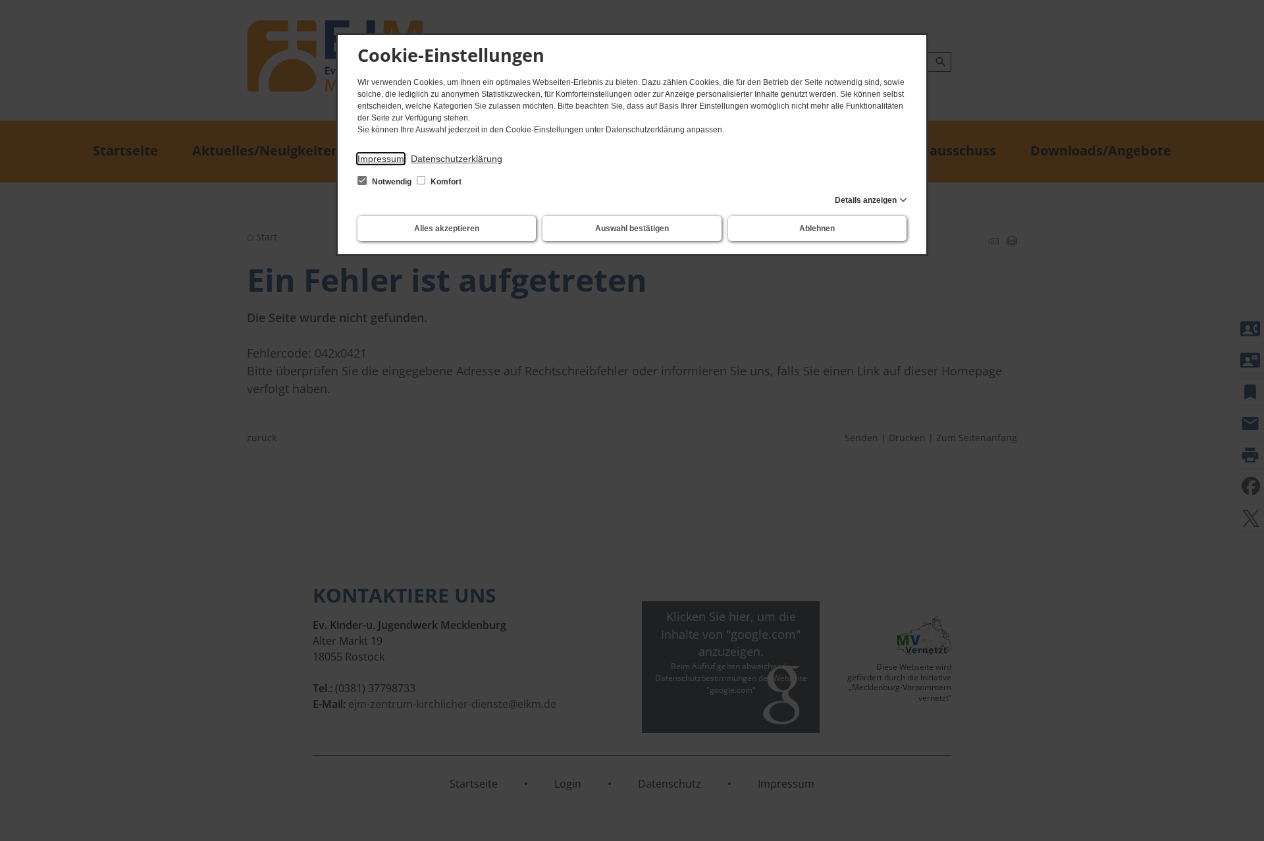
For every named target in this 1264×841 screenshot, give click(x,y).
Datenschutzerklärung (456, 158)
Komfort (445, 181)
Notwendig (391, 181)
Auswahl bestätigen (632, 228)
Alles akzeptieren (446, 228)
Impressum (380, 158)
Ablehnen (817, 228)
